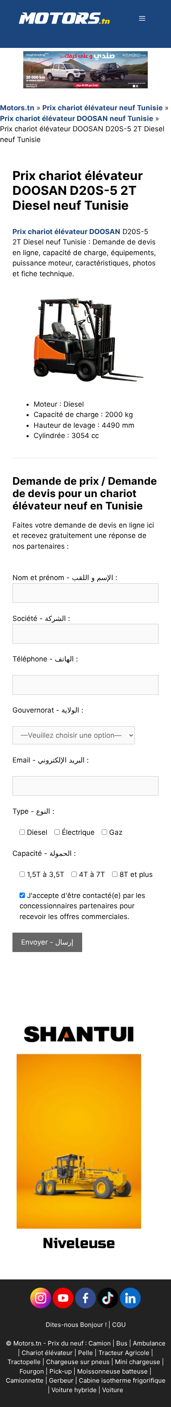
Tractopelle (24, 1362)
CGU (119, 1325)
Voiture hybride (74, 1390)
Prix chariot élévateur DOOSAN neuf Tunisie (76, 118)
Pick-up (61, 1371)
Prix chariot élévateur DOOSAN (66, 231)
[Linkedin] (40, 1306)
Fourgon (33, 1371)
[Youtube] (63, 1306)
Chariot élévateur (48, 1353)
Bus (121, 1343)
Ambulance (149, 1343)
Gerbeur (62, 1380)
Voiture (112, 1390)
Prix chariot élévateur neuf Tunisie (102, 108)
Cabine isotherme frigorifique (122, 1380)
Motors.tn (17, 108)
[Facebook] (85, 1306)
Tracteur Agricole (123, 1353)
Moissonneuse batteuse (113, 1371)
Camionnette (25, 1380)
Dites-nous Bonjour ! (76, 1325)
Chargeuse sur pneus (78, 1362)
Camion (99, 1343)
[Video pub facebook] (79, 1257)
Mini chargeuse (138, 1362)
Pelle (85, 1353)
